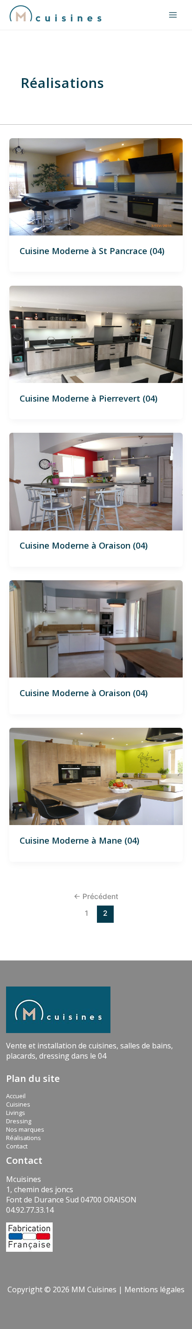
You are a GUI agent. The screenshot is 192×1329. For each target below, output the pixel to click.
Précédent (96, 896)
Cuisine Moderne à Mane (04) (79, 840)
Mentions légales (154, 1289)
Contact (16, 1146)
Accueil (16, 1096)
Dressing (18, 1121)
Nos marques (25, 1129)
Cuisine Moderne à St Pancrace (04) (92, 250)
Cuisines (18, 1104)
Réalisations (23, 1138)
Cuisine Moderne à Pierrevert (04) (89, 398)
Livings (15, 1112)
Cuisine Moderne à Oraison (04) (84, 545)
